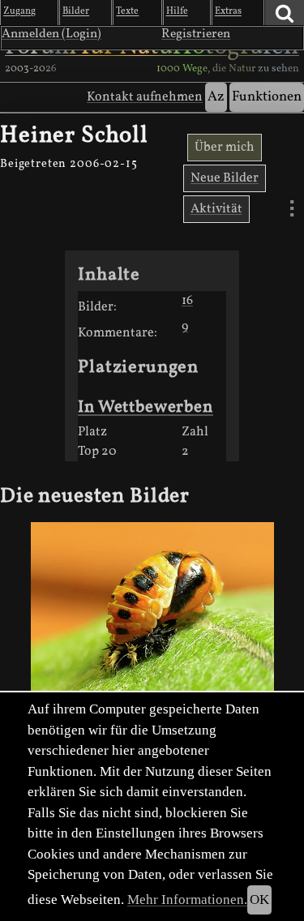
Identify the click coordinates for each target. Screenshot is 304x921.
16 (187, 301)
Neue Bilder (225, 178)
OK (259, 899)
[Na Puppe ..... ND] (152, 613)
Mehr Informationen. (187, 899)
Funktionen (267, 97)
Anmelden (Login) (51, 34)
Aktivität (216, 209)
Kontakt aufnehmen (145, 97)
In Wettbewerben (145, 407)
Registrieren (195, 34)
